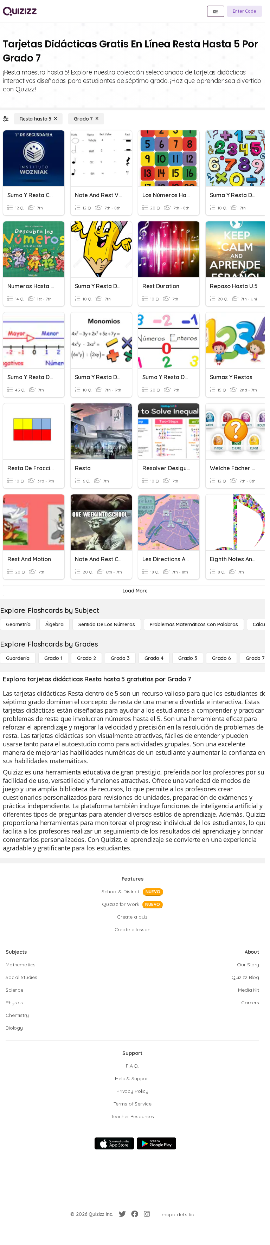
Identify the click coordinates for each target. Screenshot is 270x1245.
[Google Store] (156, 1143)
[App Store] (114, 1143)
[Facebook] (134, 1214)
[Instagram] (147, 1214)
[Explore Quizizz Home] (20, 11)
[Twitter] (122, 1214)
